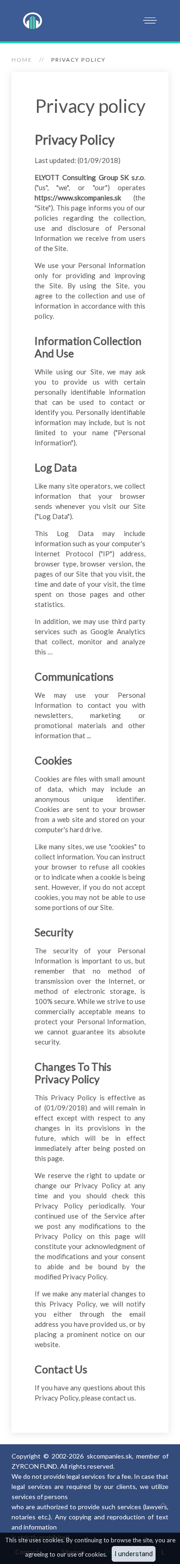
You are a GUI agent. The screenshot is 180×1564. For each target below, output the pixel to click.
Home (22, 59)
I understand (133, 1554)
